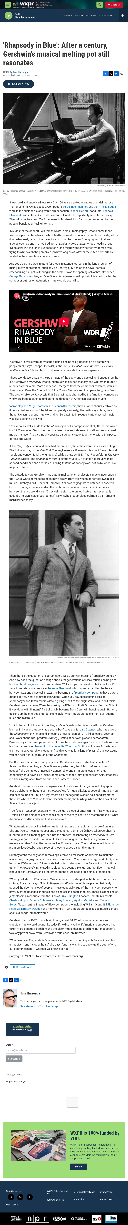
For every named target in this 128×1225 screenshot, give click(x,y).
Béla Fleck (44, 859)
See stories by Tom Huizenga (39, 1006)
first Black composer (86, 692)
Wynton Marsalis (83, 900)
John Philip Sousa (104, 206)
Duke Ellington (69, 896)
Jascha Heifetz (79, 211)
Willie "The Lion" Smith (71, 746)
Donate (115, 4)
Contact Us (78, 1199)
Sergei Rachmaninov (75, 206)
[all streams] (123, 15)
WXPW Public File (55, 1200)
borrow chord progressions (26, 684)
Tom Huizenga (20, 72)
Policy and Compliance (84, 1192)
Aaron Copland (19, 406)
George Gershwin (20, 276)
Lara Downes (87, 729)
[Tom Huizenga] (10, 998)
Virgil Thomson (38, 406)
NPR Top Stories (22, 967)
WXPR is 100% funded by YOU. (95, 1136)
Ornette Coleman (40, 900)
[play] (8, 16)
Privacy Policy (105, 1192)
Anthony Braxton (61, 900)
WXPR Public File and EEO (57, 1192)
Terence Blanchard (59, 688)
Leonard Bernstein (64, 406)
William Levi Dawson (29, 908)
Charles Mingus (19, 900)
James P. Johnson (45, 746)
